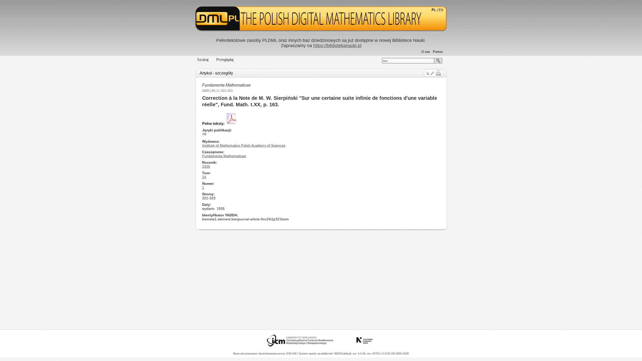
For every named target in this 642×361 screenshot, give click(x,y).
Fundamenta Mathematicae (226, 85)
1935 (205, 91)
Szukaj (202, 59)
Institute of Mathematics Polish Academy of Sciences (243, 145)
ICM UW (291, 353)
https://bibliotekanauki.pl (337, 45)
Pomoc (438, 52)
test (385, 60)
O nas (425, 52)
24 (213, 91)
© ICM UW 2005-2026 (395, 353)
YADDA (338, 353)
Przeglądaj (224, 59)
